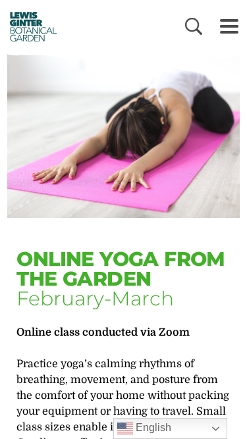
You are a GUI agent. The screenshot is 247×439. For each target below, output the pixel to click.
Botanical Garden (28, 26)
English (152, 427)
